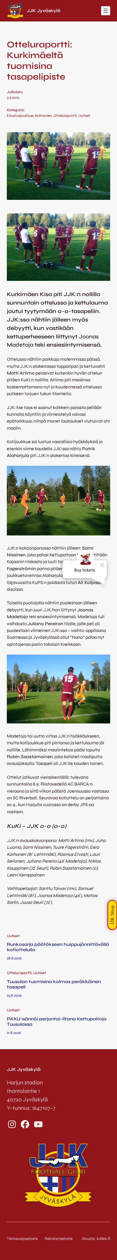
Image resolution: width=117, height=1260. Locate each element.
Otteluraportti (65, 115)
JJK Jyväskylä (43, 10)
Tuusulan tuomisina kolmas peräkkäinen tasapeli (54, 984)
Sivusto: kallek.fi (96, 1238)
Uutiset (84, 115)
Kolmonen (43, 115)
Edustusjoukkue (20, 115)
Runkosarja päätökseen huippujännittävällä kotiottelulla (58, 947)
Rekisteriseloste (59, 1238)
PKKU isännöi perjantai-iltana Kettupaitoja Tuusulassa (56, 1021)
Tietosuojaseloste (22, 1238)
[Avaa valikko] (105, 10)
